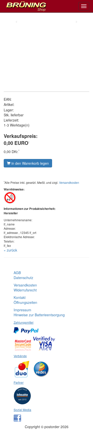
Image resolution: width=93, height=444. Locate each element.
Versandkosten (69, 182)
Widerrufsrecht (25, 289)
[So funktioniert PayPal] (27, 328)
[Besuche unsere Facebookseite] (19, 416)
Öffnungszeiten (25, 302)
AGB (17, 272)
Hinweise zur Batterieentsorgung (39, 314)
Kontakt (20, 297)
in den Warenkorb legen (29, 163)
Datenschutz (23, 277)
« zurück (10, 250)
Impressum (22, 309)
